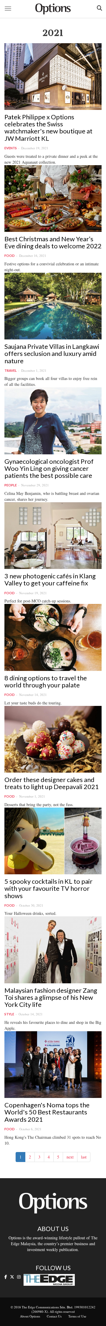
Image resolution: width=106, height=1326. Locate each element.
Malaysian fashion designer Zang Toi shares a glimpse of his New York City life (50, 997)
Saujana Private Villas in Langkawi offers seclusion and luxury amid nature (51, 353)
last (84, 1157)
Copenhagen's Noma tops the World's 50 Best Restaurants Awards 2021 (47, 1112)
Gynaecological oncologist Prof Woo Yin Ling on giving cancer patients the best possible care (49, 468)
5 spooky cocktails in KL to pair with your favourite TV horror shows (48, 888)
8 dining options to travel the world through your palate (45, 681)
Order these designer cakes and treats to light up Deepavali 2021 (51, 783)
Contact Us (54, 1316)
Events (10, 148)
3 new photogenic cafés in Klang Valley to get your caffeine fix (50, 579)
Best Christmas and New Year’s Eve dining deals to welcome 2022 (53, 242)
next (70, 1157)
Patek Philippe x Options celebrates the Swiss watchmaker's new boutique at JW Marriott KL (48, 127)
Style (9, 1014)
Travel (10, 370)
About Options (30, 1316)
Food (9, 255)
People (10, 485)
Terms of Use (77, 1316)
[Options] (53, 9)
